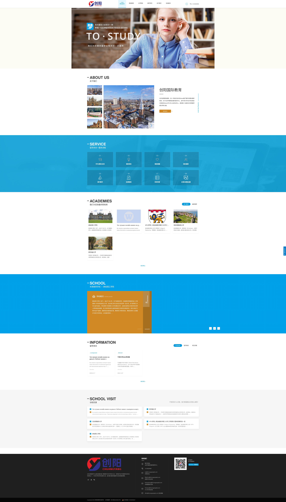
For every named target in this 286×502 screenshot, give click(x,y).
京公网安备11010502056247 (129, 500)
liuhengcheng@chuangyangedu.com (153, 482)
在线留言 (168, 3)
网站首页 (122, 3)
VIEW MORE (147, 329)
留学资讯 (149, 3)
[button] (175, 65)
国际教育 (131, 3)
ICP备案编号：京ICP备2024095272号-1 (113, 500)
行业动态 (177, 345)
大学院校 (140, 3)
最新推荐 (194, 204)
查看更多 (165, 111)
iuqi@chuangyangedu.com (151, 472)
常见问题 (194, 345)
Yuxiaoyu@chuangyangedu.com (152, 488)
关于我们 (159, 3)
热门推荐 (186, 204)
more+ (143, 266)
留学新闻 (186, 345)
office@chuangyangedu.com (151, 493)
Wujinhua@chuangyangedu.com (152, 477)
